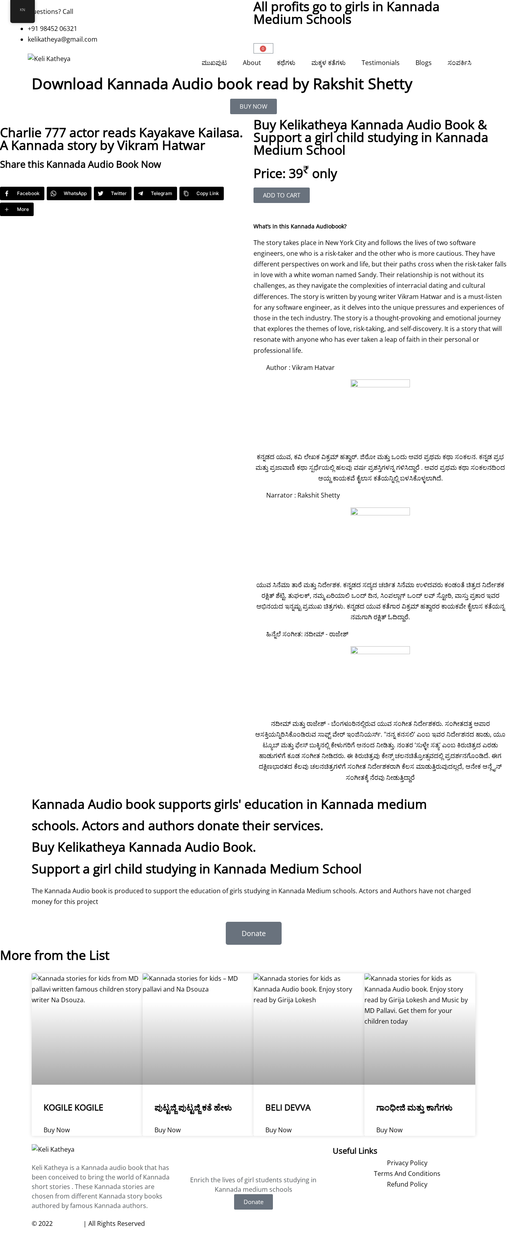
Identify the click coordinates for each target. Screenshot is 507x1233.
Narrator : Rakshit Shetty (303, 495)
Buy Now (57, 1130)
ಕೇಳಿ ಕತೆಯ (68, 1223)
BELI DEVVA (288, 1107)
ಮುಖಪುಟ (214, 62)
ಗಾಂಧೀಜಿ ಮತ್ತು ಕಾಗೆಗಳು (414, 1107)
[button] (380, 221)
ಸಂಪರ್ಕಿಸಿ (459, 62)
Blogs (424, 62)
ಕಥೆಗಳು (286, 62)
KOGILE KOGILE (73, 1107)
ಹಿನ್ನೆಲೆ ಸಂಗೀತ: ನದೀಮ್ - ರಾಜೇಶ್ (307, 634)
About (252, 62)
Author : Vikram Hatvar (300, 367)
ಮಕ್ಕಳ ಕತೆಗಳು (328, 62)
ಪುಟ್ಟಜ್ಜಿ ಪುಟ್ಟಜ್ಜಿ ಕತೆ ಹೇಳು (193, 1107)
